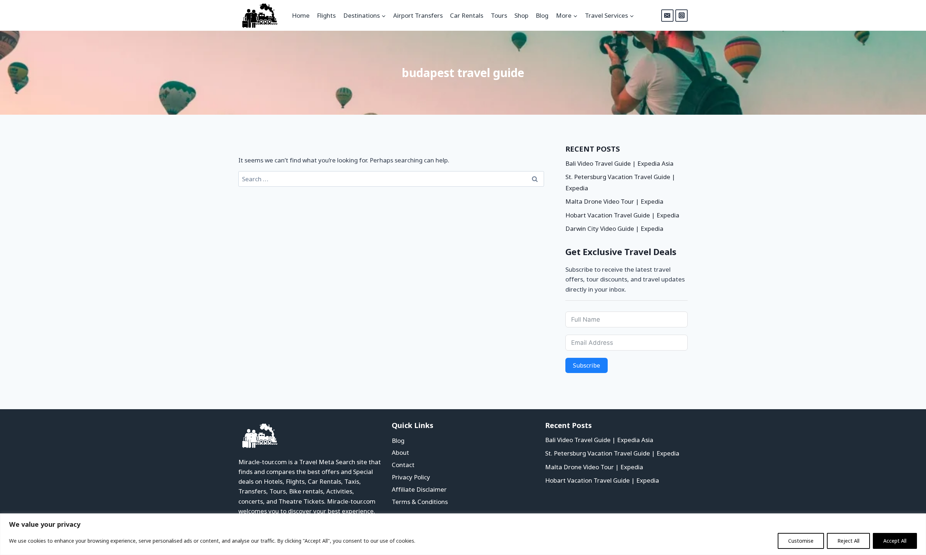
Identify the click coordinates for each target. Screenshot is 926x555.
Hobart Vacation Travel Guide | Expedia (622, 215)
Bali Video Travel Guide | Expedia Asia (619, 163)
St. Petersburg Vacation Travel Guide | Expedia (612, 453)
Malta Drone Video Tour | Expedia (614, 201)
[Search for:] (391, 179)
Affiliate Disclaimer (419, 489)
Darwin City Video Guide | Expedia (614, 228)
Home (301, 15)
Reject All (848, 540)
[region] (463, 534)
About (400, 452)
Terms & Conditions (420, 501)
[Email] (667, 15)
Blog (542, 15)
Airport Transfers (418, 15)
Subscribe (586, 365)
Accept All (894, 540)
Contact (403, 465)
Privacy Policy (411, 477)
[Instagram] (681, 15)
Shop (521, 15)
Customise (801, 540)
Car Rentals (466, 15)
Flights (326, 15)
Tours (499, 15)
